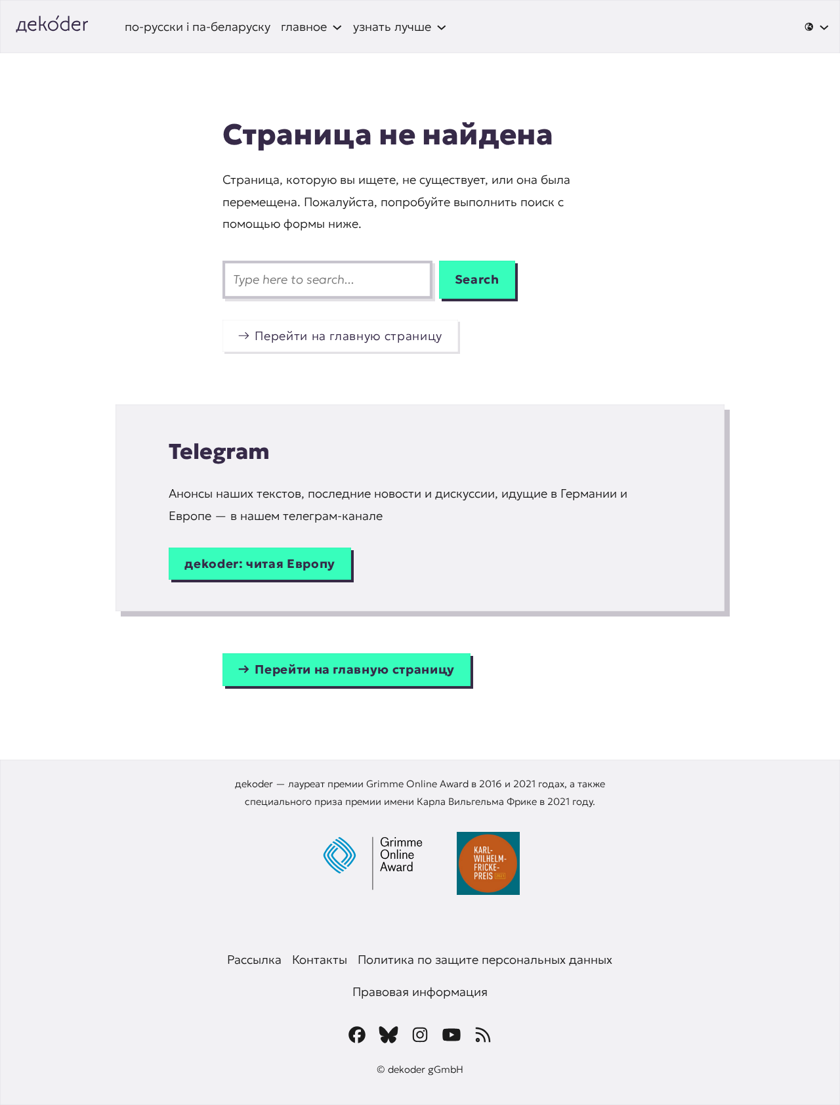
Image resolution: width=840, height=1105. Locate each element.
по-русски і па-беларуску (197, 26)
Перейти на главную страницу (348, 335)
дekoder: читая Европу (259, 563)
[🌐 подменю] (817, 26)
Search (477, 279)
